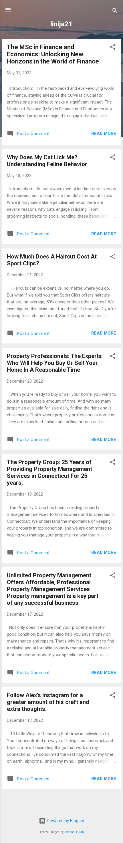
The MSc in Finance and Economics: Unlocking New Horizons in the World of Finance (53, 54)
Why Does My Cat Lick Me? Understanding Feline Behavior (47, 161)
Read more (103, 133)
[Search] (115, 11)
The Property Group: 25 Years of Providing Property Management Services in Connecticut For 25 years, (49, 472)
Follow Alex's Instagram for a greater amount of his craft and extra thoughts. (48, 702)
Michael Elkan (74, 832)
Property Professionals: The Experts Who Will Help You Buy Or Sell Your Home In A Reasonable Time (54, 363)
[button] (112, 47)
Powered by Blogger (65, 820)
